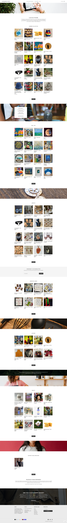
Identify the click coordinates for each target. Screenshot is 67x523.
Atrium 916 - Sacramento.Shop (50, 521)
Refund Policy (35, 511)
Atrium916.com (26, 512)
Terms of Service (36, 514)
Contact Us (35, 510)
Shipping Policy (36, 512)
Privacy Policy (35, 513)
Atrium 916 (20, 513)
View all (33, 183)
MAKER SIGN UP (33, 500)
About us (35, 509)
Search (35, 508)
